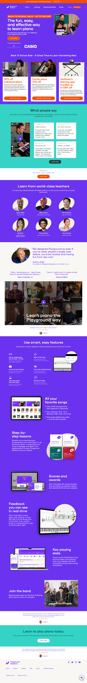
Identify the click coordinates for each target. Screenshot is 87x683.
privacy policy (22, 675)
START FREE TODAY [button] (15, 98)
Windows (48, 172)
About (38, 668)
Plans (27, 7)
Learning (37, 7)
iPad (34, 172)
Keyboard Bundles (49, 7)
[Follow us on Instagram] (76, 662)
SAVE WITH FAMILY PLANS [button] (43, 98)
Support (15, 668)
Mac (53, 172)
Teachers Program (48, 668)
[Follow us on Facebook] (68, 662)
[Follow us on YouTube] (79, 662)
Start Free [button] (55, 161)
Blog (31, 668)
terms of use (10, 675)
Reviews (24, 668)
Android (43, 172)
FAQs (7, 668)
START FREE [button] (56, 1)
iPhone (38, 172)
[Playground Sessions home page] (12, 7)
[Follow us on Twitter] (72, 662)
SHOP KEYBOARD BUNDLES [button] (71, 98)
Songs (61, 7)
